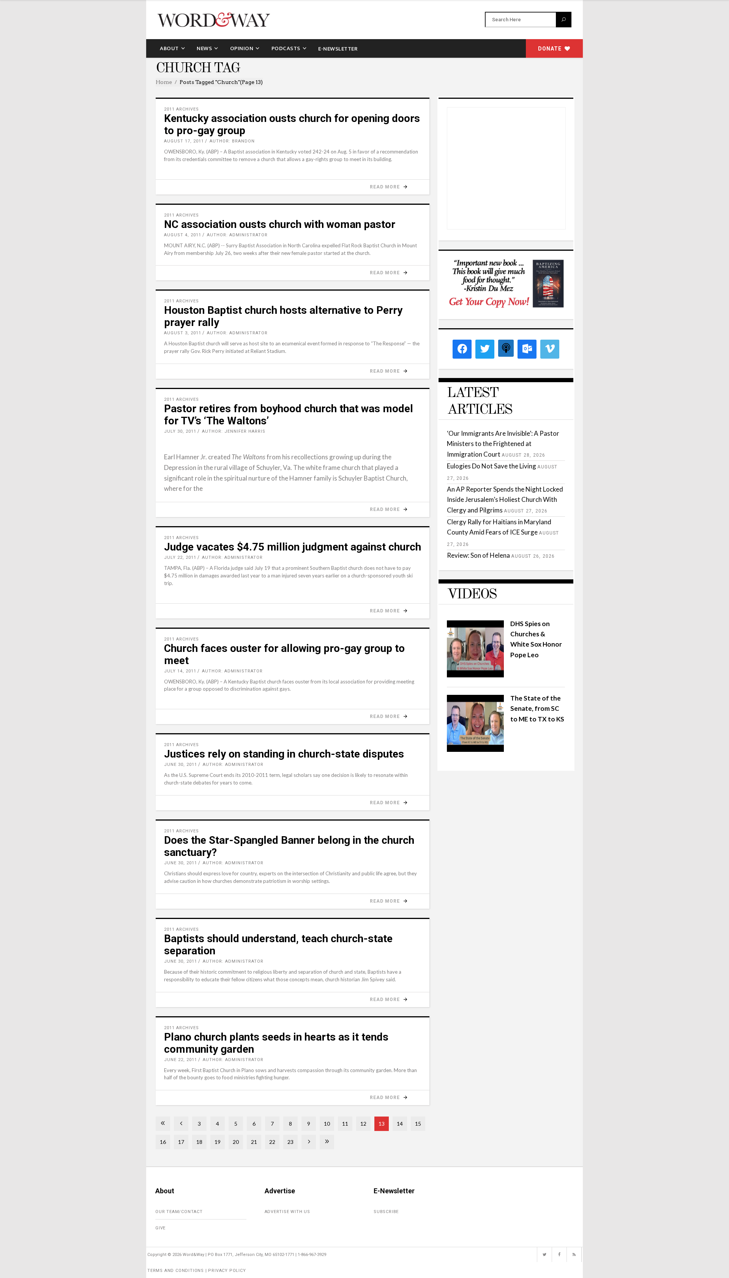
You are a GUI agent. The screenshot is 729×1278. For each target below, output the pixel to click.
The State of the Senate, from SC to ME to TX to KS (537, 708)
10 (327, 1123)
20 (236, 1142)
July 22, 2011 (180, 557)
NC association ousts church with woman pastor (279, 224)
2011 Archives (181, 109)
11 (345, 1123)
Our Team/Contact (179, 1211)
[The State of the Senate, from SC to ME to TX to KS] (475, 749)
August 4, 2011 (182, 235)
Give (160, 1228)
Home (164, 82)
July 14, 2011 (180, 671)
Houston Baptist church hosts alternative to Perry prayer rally (283, 316)
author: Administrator (237, 235)
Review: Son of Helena (478, 555)
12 (363, 1123)
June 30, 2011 (180, 764)
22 (272, 1142)
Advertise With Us (288, 1211)
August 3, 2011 (182, 333)
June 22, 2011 (180, 1059)
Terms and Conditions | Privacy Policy (196, 1270)
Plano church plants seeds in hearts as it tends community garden (276, 1043)
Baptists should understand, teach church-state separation (278, 944)
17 (181, 1142)
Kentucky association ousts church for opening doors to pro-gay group (292, 124)
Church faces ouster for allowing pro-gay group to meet (284, 654)
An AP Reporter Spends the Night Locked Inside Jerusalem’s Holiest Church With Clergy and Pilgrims (505, 499)
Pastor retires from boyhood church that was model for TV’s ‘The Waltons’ (288, 414)
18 (199, 1142)
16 (163, 1142)
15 (418, 1123)
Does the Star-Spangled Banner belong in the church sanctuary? (289, 846)
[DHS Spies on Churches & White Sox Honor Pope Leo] (475, 675)
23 (290, 1142)
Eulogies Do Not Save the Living (491, 466)
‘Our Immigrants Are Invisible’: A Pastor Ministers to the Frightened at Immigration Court (503, 443)
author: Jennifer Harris (233, 431)
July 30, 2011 (180, 431)
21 (254, 1142)
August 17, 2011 (184, 141)
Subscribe (386, 1211)
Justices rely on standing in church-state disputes (284, 754)
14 (400, 1123)
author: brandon (232, 141)
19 (218, 1142)
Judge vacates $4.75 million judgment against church (292, 547)
